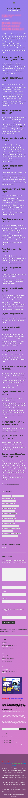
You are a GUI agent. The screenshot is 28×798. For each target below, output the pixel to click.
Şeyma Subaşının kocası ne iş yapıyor (10, 535)
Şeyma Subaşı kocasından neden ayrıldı (10, 525)
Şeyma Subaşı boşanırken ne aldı (9, 518)
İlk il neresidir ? (4, 642)
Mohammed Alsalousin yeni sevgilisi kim (10, 505)
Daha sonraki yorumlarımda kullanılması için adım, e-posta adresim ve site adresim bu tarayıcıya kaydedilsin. (14, 609)
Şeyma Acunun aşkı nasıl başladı (9, 508)
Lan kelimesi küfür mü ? (6, 664)
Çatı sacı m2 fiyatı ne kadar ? (7, 661)
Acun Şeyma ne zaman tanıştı (8, 503)
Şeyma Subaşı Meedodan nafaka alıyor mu (11, 528)
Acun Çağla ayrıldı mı (7, 495)
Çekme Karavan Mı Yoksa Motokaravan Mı (10, 744)
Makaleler (9, 492)
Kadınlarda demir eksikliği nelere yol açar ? (10, 645)
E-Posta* (4, 591)
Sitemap (14, 631)
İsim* (3, 584)
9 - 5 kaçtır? (5, 614)
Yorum (3, 566)
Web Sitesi (4, 598)
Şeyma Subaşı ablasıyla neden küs (9, 513)
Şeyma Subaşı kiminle (20, 520)
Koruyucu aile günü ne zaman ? (8, 651)
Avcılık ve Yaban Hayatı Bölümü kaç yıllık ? (10, 671)
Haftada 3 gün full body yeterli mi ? (8, 658)
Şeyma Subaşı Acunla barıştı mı (8, 515)
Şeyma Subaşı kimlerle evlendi (8, 523)
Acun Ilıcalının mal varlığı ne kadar (9, 500)
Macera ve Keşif (14, 8)
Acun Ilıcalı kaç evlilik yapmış (8, 498)
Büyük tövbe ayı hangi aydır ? (7, 655)
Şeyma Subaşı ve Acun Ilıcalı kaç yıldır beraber (11, 533)
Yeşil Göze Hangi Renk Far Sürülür (11, 544)
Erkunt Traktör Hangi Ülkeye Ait (8, 740)
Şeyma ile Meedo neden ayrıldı (8, 510)
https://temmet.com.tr (5, 631)
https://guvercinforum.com (7, 629)
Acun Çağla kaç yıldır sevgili (18, 495)
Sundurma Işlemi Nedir (8, 549)
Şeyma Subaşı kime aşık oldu (8, 520)
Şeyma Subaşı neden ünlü (7, 530)
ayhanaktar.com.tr (13, 484)
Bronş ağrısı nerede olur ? (6, 668)
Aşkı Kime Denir (5, 736)
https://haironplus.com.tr (20, 629)
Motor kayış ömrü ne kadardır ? (7, 648)
